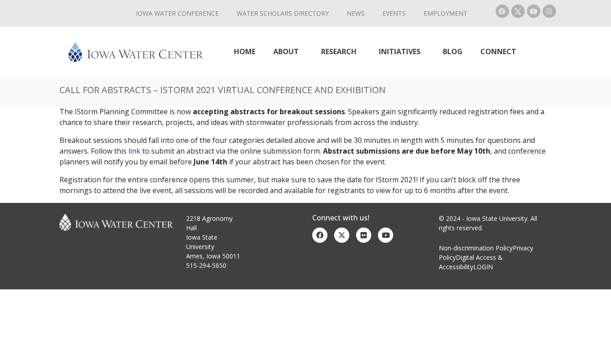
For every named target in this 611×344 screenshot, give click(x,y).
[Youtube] (533, 11)
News (356, 13)
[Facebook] (502, 11)
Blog (452, 51)
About (286, 51)
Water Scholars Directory (283, 13)
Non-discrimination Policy (476, 248)
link (134, 151)
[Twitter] (341, 235)
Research (338, 51)
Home (244, 51)
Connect (498, 51)
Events (394, 13)
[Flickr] (363, 235)
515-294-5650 (206, 265)
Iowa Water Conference (177, 13)
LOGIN (483, 266)
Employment (445, 13)
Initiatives (399, 51)
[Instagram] (549, 11)
